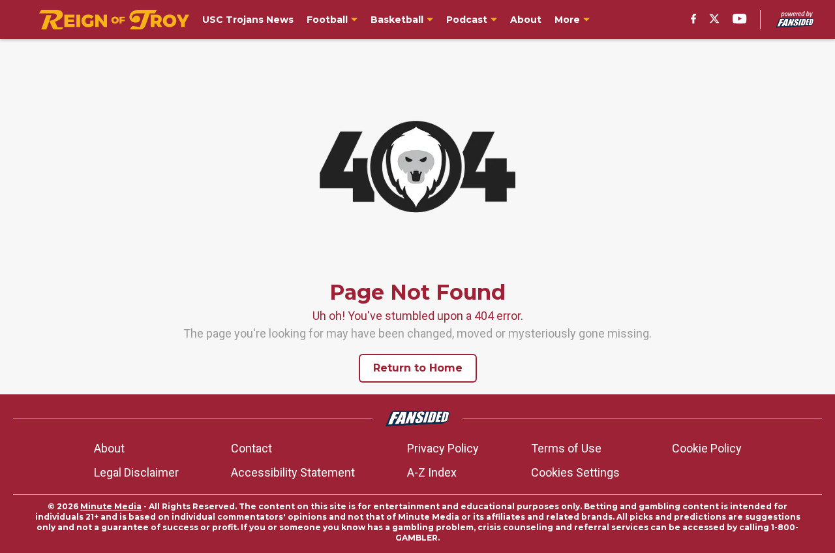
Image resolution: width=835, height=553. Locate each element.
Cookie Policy (707, 448)
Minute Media (111, 506)
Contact (251, 448)
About (109, 448)
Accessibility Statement (293, 472)
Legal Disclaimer (136, 472)
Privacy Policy (443, 448)
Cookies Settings (575, 472)
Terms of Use (566, 448)
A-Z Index (432, 472)
